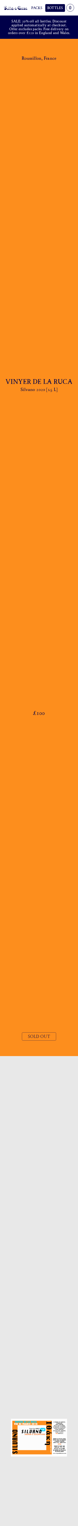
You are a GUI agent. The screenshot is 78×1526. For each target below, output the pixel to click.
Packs (36, 8)
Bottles (55, 8)
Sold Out (39, 1036)
